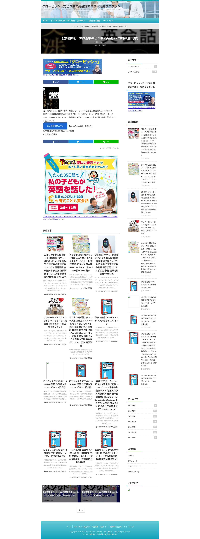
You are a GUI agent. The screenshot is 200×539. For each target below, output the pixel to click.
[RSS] (150, 2)
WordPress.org (133, 471)
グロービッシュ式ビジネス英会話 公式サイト (68, 21)
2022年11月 (142, 427)
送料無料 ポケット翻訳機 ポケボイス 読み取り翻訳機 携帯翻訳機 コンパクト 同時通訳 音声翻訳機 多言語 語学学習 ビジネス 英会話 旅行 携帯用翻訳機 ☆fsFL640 (107, 264)
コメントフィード (134, 466)
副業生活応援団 (94, 21)
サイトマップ (108, 21)
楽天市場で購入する (55, 126)
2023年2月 (142, 411)
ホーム (45, 21)
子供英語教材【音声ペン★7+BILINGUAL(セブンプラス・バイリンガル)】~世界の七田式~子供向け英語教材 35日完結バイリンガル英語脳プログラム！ (80, 218)
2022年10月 (142, 432)
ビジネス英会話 (101, 45)
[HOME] (157, 2)
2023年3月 (142, 405)
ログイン (131, 455)
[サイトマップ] (153, 2)
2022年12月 (142, 421)
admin (116, 148)
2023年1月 (142, 416)
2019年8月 (142, 437)
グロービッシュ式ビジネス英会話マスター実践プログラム (81, 6)
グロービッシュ (142, 66)
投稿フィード (133, 461)
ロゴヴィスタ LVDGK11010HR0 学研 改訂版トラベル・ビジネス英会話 (55, 384)
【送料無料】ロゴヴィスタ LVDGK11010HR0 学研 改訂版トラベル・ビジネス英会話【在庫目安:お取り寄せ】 (81, 456)
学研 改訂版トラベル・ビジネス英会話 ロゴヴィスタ (107, 320)
